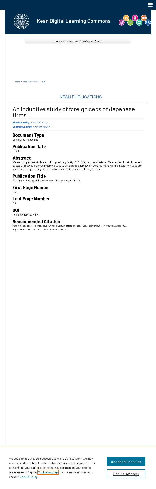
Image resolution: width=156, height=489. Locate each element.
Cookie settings (48, 472)
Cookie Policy (28, 477)
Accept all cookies (126, 461)
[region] (78, 467)
